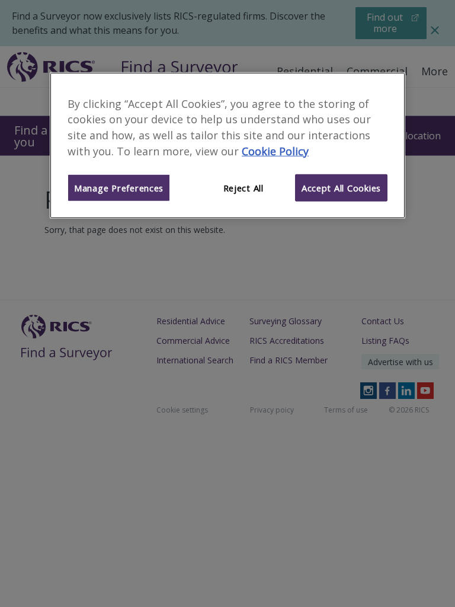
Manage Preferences (119, 188)
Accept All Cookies (341, 188)
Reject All (243, 188)
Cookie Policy (275, 151)
